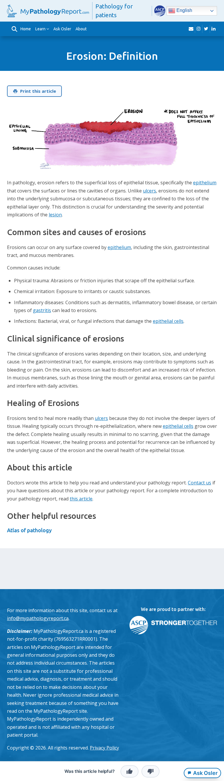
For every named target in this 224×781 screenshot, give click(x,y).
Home (25, 29)
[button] (14, 29)
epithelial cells (168, 321)
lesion (55, 214)
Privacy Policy (104, 748)
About (81, 29)
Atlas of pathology (29, 530)
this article (81, 498)
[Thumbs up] (129, 771)
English (183, 10)
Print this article (38, 91)
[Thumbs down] (150, 771)
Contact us (199, 482)
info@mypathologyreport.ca (38, 618)
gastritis (42, 310)
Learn (40, 29)
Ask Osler (62, 29)
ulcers (149, 191)
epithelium (204, 182)
